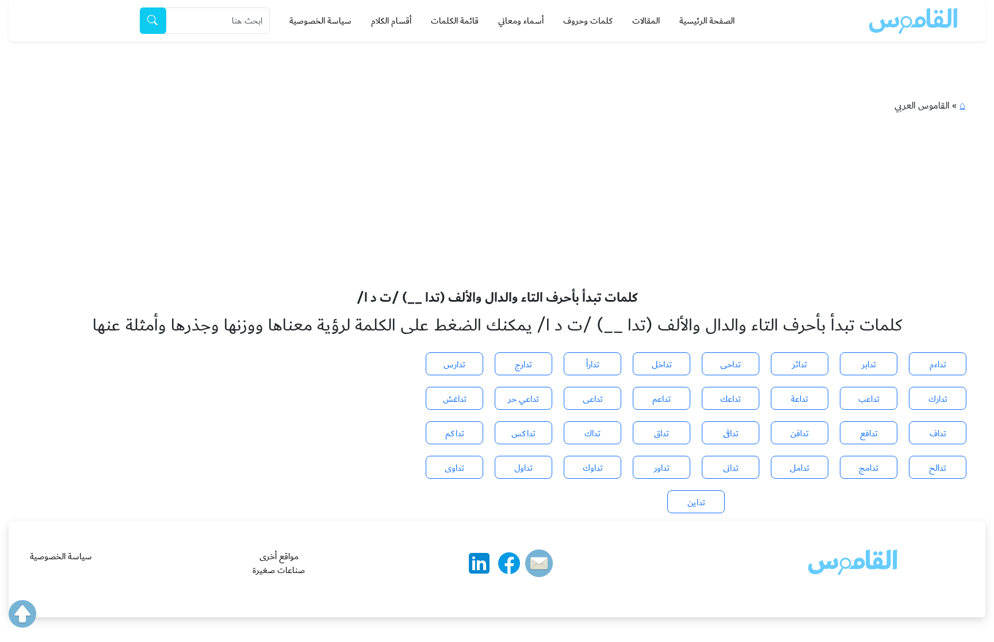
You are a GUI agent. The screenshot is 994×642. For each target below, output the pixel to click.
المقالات (646, 20)
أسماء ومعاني (521, 20)
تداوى (454, 467)
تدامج (868, 467)
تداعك (730, 398)
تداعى (593, 398)
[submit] (153, 20)
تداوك (593, 467)
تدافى (731, 433)
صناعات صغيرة (279, 570)
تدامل (799, 467)
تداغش (455, 398)
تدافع (869, 433)
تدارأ (592, 364)
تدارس (454, 364)
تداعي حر (523, 398)
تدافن (799, 433)
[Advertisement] (497, 203)
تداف (938, 433)
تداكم (454, 433)
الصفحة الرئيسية (707, 20)
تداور (662, 467)
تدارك (937, 398)
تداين (696, 502)
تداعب (869, 398)
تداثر (799, 364)
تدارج (523, 364)
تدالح (937, 467)
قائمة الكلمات (455, 20)
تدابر (869, 364)
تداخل (662, 364)
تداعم (661, 398)
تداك (592, 433)
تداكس (523, 433)
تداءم (938, 364)
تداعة (799, 398)
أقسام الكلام (391, 20)
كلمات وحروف (588, 20)
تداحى (730, 364)
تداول (523, 467)
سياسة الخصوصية (320, 20)
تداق (661, 433)
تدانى (731, 467)
